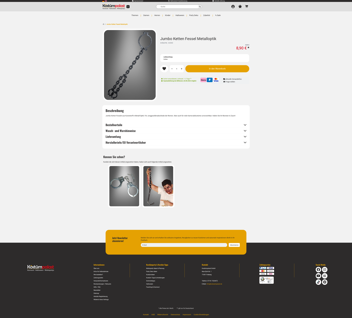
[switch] (269, 282)
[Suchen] (200, 7)
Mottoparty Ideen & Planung (155, 268)
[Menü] (273, 278)
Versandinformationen (101, 281)
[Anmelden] (233, 6)
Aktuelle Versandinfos (233, 79)
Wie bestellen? (98, 274)
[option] (130, 65)
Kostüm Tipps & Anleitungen (155, 278)
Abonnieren (234, 245)
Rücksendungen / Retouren (102, 284)
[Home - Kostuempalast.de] (40, 268)
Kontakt (146, 315)
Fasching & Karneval (153, 287)
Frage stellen (230, 82)
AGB (153, 315)
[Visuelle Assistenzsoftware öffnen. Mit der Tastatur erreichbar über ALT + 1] (126, 6)
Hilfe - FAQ (97, 287)
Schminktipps (150, 281)
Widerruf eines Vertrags (101, 299)
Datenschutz (175, 315)
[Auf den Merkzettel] (164, 68)
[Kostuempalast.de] (113, 7)
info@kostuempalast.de (214, 284)
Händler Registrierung (101, 296)
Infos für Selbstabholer (101, 271)
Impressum (187, 315)
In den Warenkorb (217, 68)
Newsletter (97, 290)
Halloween (149, 284)
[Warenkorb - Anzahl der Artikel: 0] (247, 6)
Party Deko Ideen (151, 271)
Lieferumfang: (168, 57)
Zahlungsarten (98, 278)
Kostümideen (150, 274)
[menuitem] (103, 1)
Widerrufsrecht (162, 315)
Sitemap (96, 293)
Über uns (96, 268)
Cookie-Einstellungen (201, 315)
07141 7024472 (212, 281)
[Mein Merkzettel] (240, 6)
